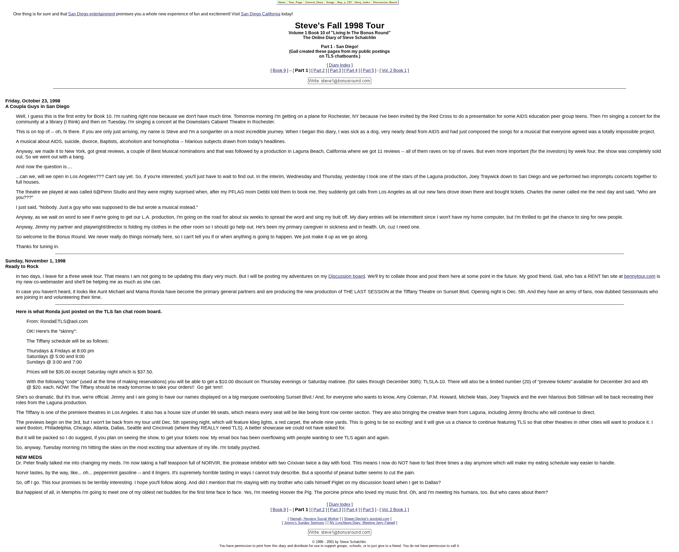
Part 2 (319, 70)
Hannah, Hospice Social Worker (314, 519)
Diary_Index (362, 2)
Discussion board (346, 276)
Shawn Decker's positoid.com (366, 519)
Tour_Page (295, 2)
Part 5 (368, 70)
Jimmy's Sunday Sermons (304, 523)
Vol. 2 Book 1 (394, 70)
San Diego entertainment (91, 14)
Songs (330, 2)
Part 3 (335, 70)
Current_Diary (314, 2)
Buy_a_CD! (344, 2)
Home (281, 2)
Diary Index (339, 65)
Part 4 (352, 70)
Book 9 (279, 70)
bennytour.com (639, 276)
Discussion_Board (385, 2)
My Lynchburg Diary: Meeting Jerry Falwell (362, 523)
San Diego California (260, 14)
